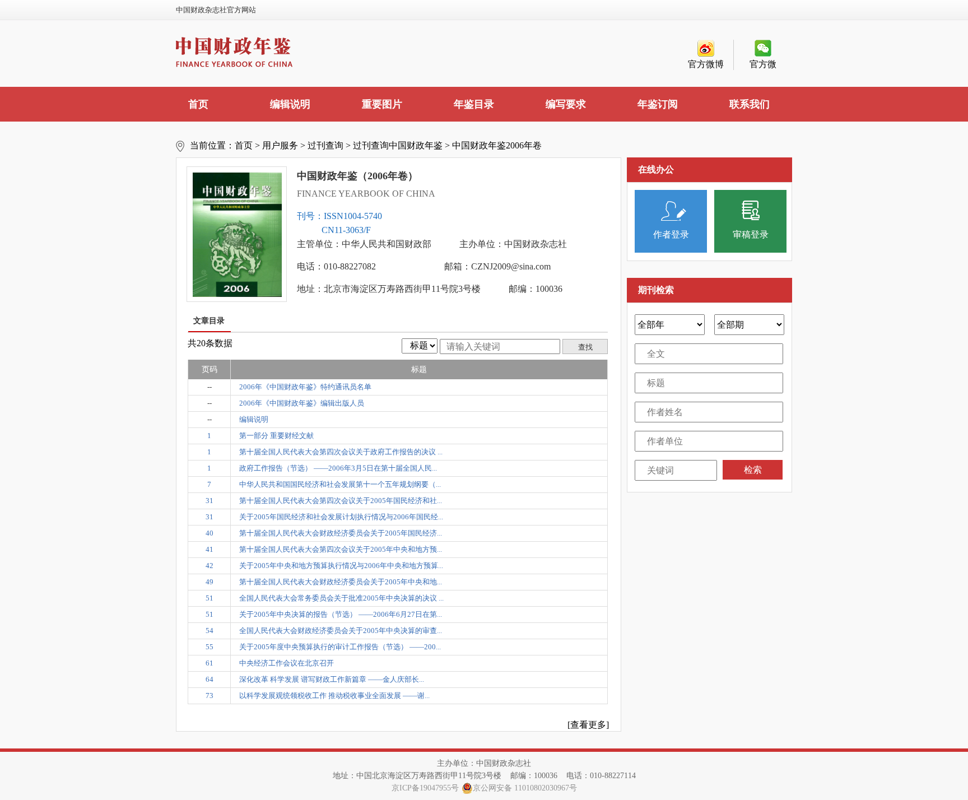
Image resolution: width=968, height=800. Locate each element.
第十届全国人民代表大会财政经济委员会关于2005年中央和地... (340, 582)
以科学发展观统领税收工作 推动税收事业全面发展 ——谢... (334, 695)
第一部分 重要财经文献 (276, 435)
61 (209, 663)
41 (209, 549)
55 (209, 647)
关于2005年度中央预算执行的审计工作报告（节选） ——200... (340, 647)
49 (209, 582)
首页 (198, 104)
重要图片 (382, 104)
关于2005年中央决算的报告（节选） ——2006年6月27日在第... (340, 614)
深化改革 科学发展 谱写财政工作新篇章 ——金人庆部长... (331, 679)
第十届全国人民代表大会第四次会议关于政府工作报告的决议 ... (341, 452)
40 (209, 533)
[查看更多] (588, 724)
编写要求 (566, 104)
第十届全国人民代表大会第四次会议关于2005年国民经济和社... (340, 500)
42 (209, 565)
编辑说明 (290, 104)
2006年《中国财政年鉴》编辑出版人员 (301, 403)
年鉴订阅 (657, 104)
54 (209, 630)
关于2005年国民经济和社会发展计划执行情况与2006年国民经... (341, 517)
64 (209, 679)
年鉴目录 (474, 104)
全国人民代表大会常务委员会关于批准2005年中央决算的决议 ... (341, 598)
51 (209, 598)
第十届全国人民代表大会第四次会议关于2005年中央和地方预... (340, 549)
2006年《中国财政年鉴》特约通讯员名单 (305, 387)
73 (209, 695)
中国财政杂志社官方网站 (216, 10)
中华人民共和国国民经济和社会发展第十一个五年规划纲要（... (340, 484)
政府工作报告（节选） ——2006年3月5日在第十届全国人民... (338, 468)
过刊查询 (325, 145)
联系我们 (749, 104)
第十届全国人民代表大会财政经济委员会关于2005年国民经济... (340, 533)
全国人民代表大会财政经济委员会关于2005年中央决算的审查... (340, 630)
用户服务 (280, 145)
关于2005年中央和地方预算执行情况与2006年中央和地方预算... (341, 565)
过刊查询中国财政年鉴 (398, 145)
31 (209, 500)
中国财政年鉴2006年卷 (497, 145)
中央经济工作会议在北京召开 (286, 663)
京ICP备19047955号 (425, 788)
